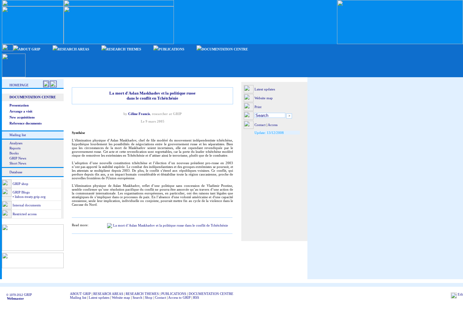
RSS (196, 297)
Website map (263, 98)
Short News (17, 163)
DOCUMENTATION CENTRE (211, 294)
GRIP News (17, 158)
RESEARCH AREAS (108, 294)
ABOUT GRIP (80, 294)
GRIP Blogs (21, 192)
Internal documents (27, 205)
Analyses (15, 143)
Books (14, 153)
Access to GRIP (179, 297)
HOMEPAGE (19, 85)
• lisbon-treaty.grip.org (29, 197)
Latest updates (264, 89)
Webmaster (13, 298)
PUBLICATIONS (173, 294)
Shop (148, 297)
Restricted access (25, 214)
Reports (14, 148)
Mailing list (17, 135)
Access (272, 125)
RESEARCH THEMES (142, 294)
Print (257, 107)
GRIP (28, 295)
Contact (260, 125)
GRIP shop (20, 184)
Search (137, 297)
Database (15, 172)
